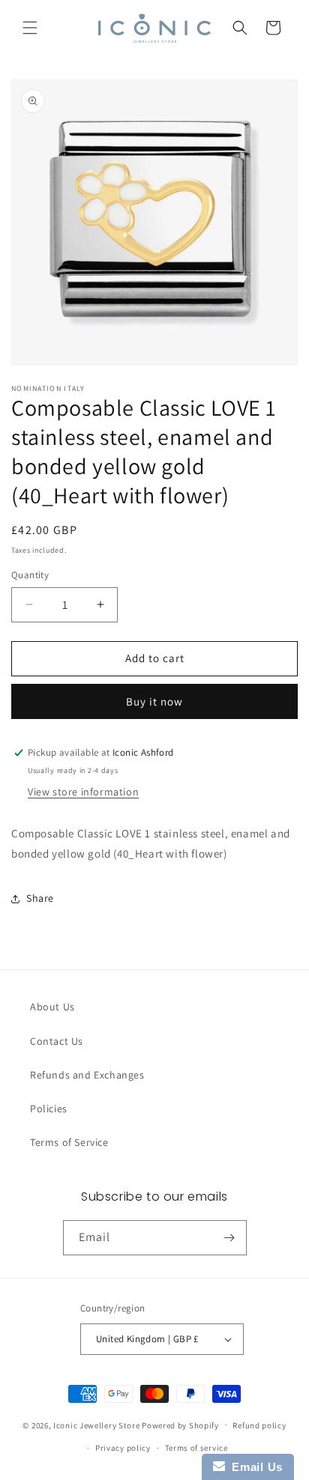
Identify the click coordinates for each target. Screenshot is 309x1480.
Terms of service (196, 1448)
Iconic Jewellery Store (96, 1424)
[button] (30, 27)
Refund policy (259, 1425)
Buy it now (154, 701)
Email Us (254, 1467)
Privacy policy (123, 1448)
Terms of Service (69, 1142)
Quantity (30, 574)
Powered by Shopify (180, 1424)
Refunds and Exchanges (87, 1075)
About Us (52, 1006)
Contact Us (56, 1041)
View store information (83, 791)
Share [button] (40, 898)
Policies (49, 1108)
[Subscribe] (229, 1237)
